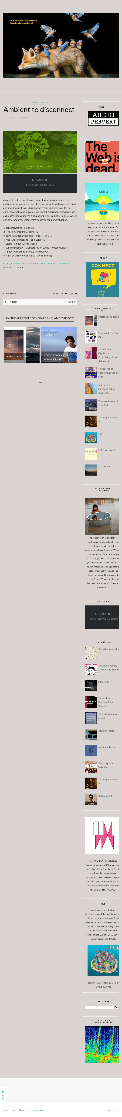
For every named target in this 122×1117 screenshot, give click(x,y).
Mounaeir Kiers (106, 746)
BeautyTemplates (35, 1110)
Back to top (112, 1110)
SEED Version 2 (106, 450)
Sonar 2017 (104, 681)
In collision (104, 466)
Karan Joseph (105, 795)
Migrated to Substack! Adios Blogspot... (106, 388)
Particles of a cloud (19, 356)
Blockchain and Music (109, 649)
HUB (100, 433)
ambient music (40, 102)
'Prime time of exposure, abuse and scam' (109, 372)
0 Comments (9, 293)
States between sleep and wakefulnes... (56, 357)
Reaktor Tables (106, 730)
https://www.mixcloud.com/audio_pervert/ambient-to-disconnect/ (38, 263)
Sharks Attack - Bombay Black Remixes (106, 702)
